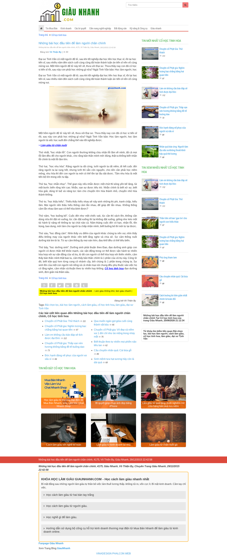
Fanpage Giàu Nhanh (51, 543)
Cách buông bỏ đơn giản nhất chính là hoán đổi (173, 297)
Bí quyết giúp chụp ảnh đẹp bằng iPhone (113, 404)
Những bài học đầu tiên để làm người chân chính (72, 43)
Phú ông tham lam (168, 257)
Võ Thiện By (56, 52)
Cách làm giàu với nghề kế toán (63, 444)
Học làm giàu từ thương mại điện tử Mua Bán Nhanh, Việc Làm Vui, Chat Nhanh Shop (64, 403)
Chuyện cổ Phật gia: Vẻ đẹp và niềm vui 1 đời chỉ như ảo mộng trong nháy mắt (114, 333)
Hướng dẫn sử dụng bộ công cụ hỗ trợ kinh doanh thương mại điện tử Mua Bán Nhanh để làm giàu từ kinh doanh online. (111, 530)
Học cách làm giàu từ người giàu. (66, 506)
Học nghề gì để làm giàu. (61, 517)
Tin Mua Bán (51, 28)
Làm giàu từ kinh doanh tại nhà (113, 444)
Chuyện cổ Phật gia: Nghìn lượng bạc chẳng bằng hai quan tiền (172, 71)
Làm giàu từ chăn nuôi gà (163, 444)
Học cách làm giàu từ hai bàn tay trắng (70, 494)
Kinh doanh (66, 28)
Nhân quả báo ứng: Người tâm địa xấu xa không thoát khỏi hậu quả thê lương (173, 150)
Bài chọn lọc (52, 305)
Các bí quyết (80, 28)
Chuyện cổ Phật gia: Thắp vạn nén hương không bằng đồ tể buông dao (173, 111)
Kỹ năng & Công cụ (138, 28)
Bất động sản (120, 28)
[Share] (44, 285)
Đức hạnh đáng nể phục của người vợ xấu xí (172, 129)
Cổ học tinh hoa (58, 35)
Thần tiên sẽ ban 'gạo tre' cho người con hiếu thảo (173, 219)
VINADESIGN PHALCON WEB (113, 553)
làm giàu (120, 305)
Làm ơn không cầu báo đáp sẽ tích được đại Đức (173, 90)
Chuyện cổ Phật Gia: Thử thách (62, 321)
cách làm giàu (89, 305)
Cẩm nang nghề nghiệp (100, 28)
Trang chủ (43, 34)
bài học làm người (70, 305)
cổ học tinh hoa (106, 305)
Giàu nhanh (156, 28)
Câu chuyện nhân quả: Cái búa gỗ (112, 350)
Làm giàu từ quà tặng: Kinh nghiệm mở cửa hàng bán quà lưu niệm (163, 404)
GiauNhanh (63, 548)
